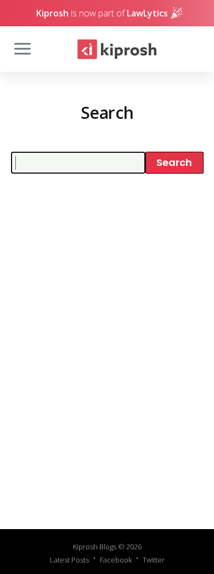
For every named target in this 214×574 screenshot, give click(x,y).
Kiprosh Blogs (94, 547)
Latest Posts (69, 560)
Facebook (116, 560)
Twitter (154, 560)
